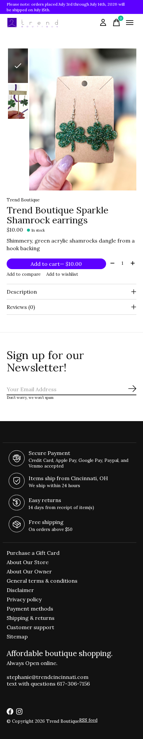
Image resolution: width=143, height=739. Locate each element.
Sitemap (17, 636)
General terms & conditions (42, 580)
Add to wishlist (62, 274)
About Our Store (28, 562)
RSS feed (88, 720)
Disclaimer (20, 590)
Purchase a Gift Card (33, 553)
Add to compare (24, 274)
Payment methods (30, 608)
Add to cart (56, 263)
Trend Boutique (23, 200)
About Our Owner (29, 571)
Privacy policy (24, 599)
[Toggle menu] (129, 22)
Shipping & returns (31, 618)
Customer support (30, 627)
